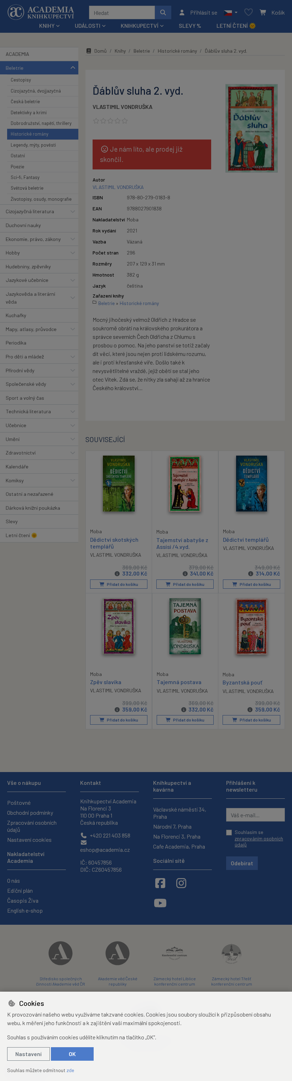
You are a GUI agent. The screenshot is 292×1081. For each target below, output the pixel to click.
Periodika (16, 343)
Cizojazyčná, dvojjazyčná (36, 91)
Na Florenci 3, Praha (176, 836)
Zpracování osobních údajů (32, 826)
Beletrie (15, 68)
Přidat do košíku (122, 584)
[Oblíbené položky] (249, 12)
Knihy (120, 51)
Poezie (17, 166)
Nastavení (28, 1053)
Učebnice (16, 425)
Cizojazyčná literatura (30, 211)
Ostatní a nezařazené (29, 494)
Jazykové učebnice (27, 280)
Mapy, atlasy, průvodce (31, 329)
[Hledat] (163, 12)
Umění (13, 439)
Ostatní (18, 155)
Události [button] (87, 25)
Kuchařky (16, 315)
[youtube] (160, 903)
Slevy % (190, 25)
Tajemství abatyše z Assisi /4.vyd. (182, 543)
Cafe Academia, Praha (179, 846)
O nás (13, 880)
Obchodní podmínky (30, 812)
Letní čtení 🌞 (236, 25)
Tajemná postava (179, 681)
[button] (231, 12)
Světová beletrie (27, 188)
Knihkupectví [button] (139, 25)
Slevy (12, 521)
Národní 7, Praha (172, 826)
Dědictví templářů (246, 539)
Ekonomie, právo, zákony (33, 239)
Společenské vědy (26, 384)
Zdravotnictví (21, 453)
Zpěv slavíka (105, 681)
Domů (100, 51)
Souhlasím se (259, 838)
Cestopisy (21, 80)
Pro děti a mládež (25, 356)
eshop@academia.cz (105, 849)
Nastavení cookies (29, 839)
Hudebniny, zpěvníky (28, 266)
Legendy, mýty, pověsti (33, 145)
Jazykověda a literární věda (30, 298)
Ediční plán (20, 890)
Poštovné (19, 802)
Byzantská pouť (242, 682)
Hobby (13, 253)
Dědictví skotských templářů (114, 543)
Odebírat (242, 863)
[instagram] (181, 883)
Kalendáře (17, 466)
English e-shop (25, 910)
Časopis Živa (22, 900)
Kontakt (90, 782)
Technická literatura (28, 411)
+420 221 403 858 (109, 835)
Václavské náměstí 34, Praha (179, 813)
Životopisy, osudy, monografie (41, 199)
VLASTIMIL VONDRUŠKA (122, 106)
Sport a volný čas (25, 398)
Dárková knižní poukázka (33, 508)
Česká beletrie (25, 101)
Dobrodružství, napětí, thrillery (41, 123)
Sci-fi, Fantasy (25, 177)
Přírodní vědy (20, 370)
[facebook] (160, 883)
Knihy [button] (46, 25)
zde (70, 1070)
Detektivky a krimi (29, 112)
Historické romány (29, 134)
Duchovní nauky (23, 225)
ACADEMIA (17, 54)
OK (72, 1053)
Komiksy (15, 480)
